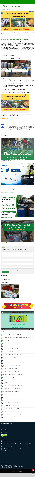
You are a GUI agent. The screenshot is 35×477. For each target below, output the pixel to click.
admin (9, 9)
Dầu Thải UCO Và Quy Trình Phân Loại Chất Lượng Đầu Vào (12, 334)
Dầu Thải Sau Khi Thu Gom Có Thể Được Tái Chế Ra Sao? (11, 408)
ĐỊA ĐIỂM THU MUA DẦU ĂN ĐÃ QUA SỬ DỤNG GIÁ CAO (12, 448)
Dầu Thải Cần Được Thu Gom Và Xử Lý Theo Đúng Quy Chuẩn (12, 385)
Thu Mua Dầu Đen (3, 5)
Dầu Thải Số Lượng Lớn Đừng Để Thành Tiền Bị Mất (11, 391)
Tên (2, 258)
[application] (17, 320)
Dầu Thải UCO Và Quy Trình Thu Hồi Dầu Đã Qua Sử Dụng (12, 362)
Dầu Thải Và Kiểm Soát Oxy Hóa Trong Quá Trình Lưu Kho (12, 357)
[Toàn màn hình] (33, 329)
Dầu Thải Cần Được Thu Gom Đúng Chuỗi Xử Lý (10, 377)
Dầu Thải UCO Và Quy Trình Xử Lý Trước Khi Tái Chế (11, 371)
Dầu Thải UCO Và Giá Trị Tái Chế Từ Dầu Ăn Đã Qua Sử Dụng (12, 374)
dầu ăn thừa (17, 43)
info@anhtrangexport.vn (6, 427)
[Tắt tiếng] (31, 329)
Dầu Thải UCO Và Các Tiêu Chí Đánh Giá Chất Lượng (11, 368)
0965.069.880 (7, 277)
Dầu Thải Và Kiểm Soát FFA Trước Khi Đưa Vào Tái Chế (11, 351)
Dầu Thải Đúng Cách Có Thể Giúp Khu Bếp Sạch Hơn (11, 411)
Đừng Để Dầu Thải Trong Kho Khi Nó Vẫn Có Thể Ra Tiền (11, 388)
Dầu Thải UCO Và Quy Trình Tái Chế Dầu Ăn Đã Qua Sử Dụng (12, 365)
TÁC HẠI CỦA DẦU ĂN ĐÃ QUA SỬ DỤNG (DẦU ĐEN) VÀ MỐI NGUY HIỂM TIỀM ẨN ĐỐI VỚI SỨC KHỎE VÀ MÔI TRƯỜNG (18, 338)
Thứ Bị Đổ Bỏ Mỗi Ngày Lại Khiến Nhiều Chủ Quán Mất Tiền (12, 394)
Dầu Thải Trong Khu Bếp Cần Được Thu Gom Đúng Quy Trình (12, 402)
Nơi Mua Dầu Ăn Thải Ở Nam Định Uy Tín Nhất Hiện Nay (11, 348)
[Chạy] (1, 329)
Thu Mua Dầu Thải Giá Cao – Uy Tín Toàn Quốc (10, 345)
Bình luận (3, 250)
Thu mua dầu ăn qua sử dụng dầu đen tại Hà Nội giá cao (11, 340)
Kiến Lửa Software (20, 471)
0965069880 (2, 115)
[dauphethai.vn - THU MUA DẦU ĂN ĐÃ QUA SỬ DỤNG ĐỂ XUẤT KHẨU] (17, 2)
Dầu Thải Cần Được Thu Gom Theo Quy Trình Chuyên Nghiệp (12, 382)
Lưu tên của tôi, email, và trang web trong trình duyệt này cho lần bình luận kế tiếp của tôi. (16, 270)
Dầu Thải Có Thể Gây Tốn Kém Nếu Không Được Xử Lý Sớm (12, 405)
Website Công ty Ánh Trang (14, 115)
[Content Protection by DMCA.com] (4, 434)
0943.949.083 (8, 279)
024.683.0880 (6, 282)
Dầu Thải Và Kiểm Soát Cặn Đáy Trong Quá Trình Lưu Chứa (12, 354)
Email (2, 262)
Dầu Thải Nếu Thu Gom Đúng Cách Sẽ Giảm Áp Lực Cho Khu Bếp (13, 399)
